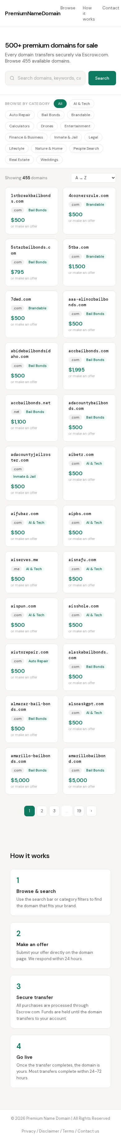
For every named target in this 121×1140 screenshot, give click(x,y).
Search (102, 78)
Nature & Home (48, 148)
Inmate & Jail (66, 137)
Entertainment (77, 126)
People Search (86, 148)
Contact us (88, 1131)
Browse (67, 8)
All (60, 103)
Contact (110, 8)
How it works (89, 13)
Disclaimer (49, 1131)
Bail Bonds (51, 114)
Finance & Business (26, 137)
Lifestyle (16, 148)
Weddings (49, 159)
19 (79, 811)
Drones (47, 126)
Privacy (29, 1131)
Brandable (80, 114)
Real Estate (19, 159)
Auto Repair (19, 114)
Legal (93, 137)
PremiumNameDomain (32, 13)
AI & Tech (82, 103)
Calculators (19, 126)
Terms (68, 1131)
